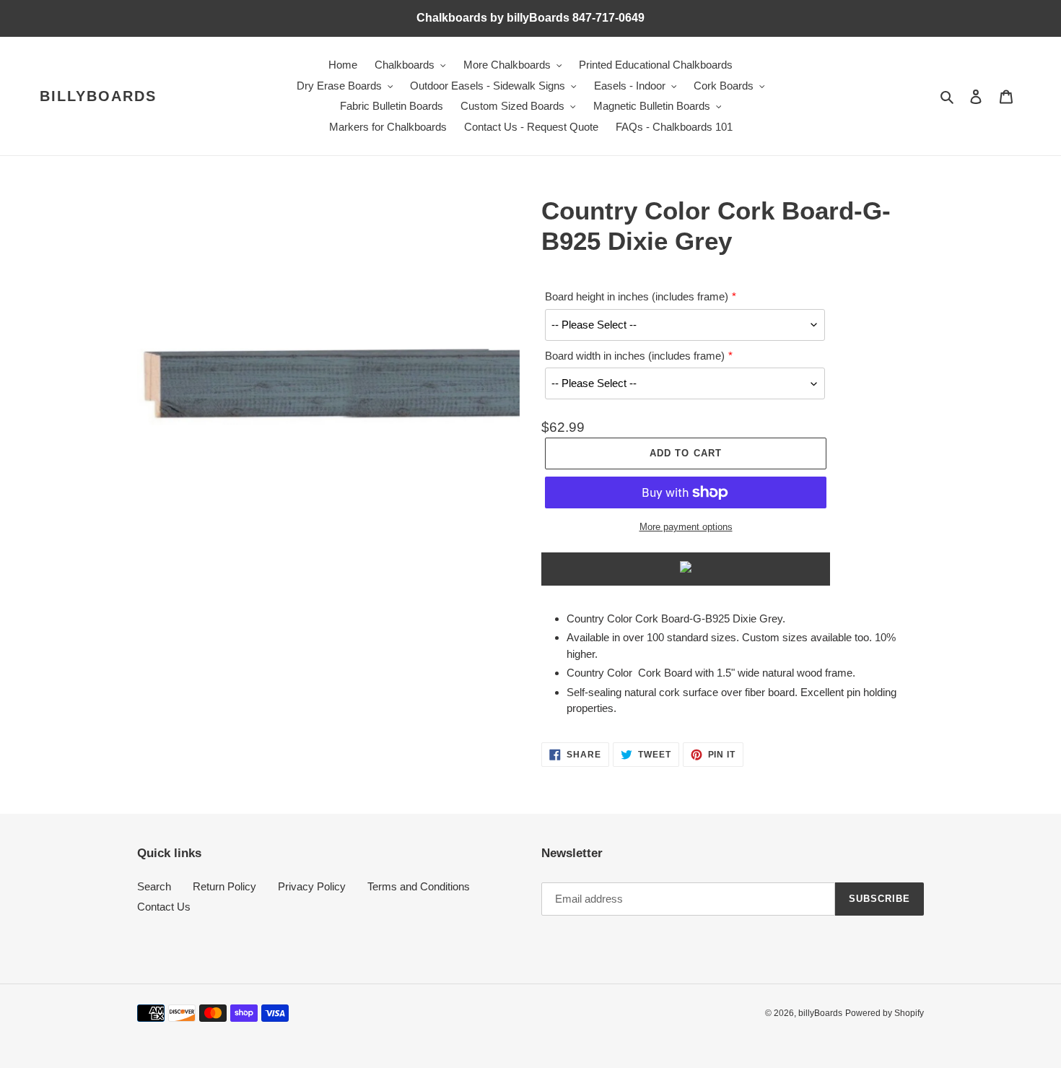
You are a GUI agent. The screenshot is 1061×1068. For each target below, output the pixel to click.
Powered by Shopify (884, 1013)
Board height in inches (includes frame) (636, 296)
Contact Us (164, 906)
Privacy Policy (312, 886)
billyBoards (98, 96)
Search (154, 886)
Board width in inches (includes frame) (635, 356)
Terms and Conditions (418, 886)
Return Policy (224, 886)
